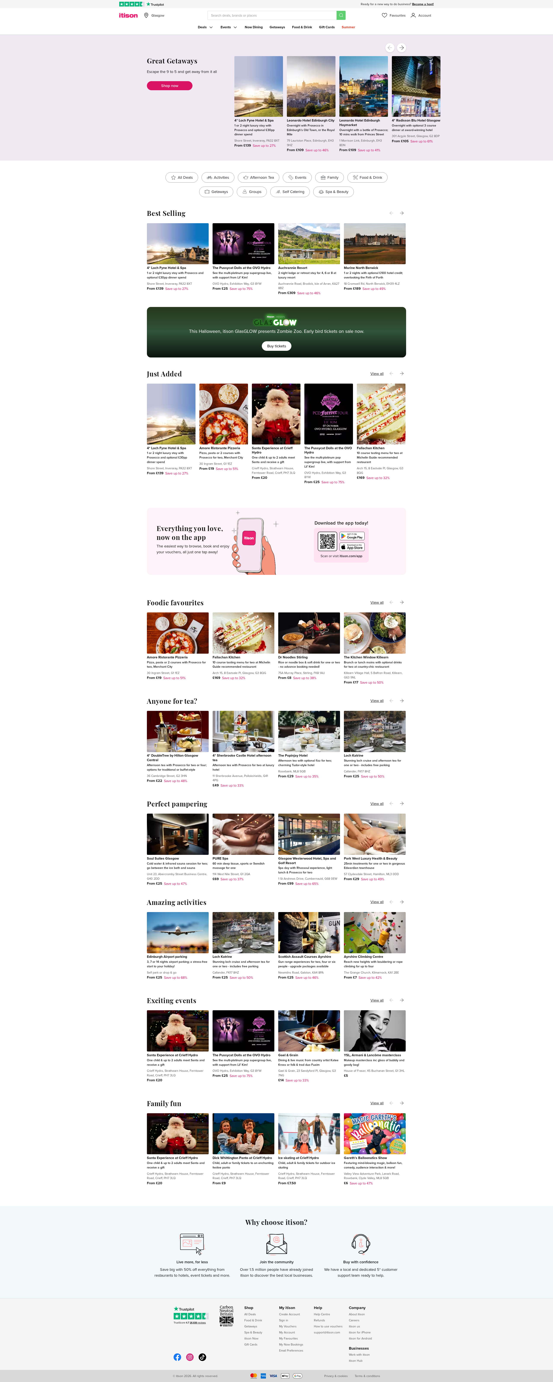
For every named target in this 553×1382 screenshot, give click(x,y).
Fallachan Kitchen (371, 448)
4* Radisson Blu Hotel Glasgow (416, 120)
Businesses (359, 1348)
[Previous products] (389, 47)
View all (377, 373)
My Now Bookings (291, 1344)
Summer (348, 27)
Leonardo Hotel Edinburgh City (310, 120)
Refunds (319, 1320)
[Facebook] (177, 1360)
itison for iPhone (360, 1332)
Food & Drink (302, 27)
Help (318, 1308)
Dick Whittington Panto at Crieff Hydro (242, 1157)
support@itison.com (327, 1332)
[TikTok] (202, 1360)
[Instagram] (189, 1360)
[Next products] (401, 47)
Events (226, 27)
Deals (202, 27)
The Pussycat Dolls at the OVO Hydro (241, 267)
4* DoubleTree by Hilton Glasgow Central (172, 757)
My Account (287, 1332)
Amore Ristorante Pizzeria (219, 448)
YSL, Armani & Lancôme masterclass (372, 1055)
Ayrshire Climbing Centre (363, 956)
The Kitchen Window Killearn (366, 657)
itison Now (251, 1338)
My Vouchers (288, 1326)
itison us (354, 1326)
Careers (354, 1320)
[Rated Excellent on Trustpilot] (132, 4)
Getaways (277, 27)
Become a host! (423, 4)
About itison (357, 1314)
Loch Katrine (353, 755)
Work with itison (359, 1354)
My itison (287, 1308)
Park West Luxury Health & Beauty (370, 858)
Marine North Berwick (361, 267)
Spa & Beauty (253, 1332)
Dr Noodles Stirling (293, 657)
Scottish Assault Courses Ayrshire (304, 956)
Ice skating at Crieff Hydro (298, 1157)
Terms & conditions (367, 1376)
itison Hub (355, 1360)
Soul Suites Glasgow (163, 858)
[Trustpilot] (155, 4)
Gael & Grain (288, 1055)
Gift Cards (327, 27)
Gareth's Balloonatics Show (365, 1157)
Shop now (169, 85)
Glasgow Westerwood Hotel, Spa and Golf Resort (307, 860)
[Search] (341, 15)
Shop (248, 1308)
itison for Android (360, 1338)
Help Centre (322, 1314)
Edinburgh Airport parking (167, 956)
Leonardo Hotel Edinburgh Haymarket (359, 122)
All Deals (250, 1314)
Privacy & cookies (336, 1376)
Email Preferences (291, 1350)
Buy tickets (276, 346)
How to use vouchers (328, 1326)
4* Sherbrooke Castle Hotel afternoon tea (242, 757)
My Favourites (288, 1338)
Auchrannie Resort (292, 267)
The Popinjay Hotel (293, 755)
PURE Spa (220, 858)
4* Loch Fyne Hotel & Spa (254, 120)
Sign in (283, 1320)
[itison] (128, 15)
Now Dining (254, 27)
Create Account (289, 1314)
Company (357, 1308)
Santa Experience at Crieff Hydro (272, 450)
